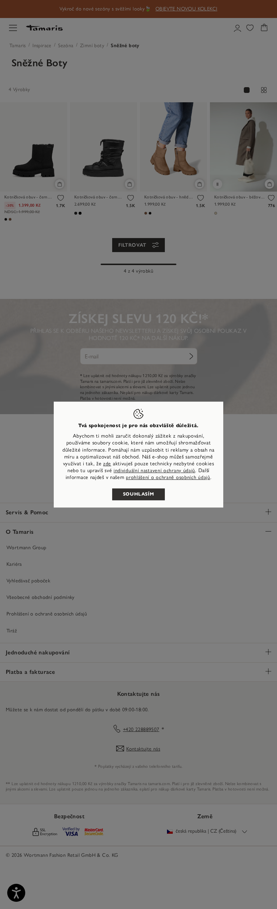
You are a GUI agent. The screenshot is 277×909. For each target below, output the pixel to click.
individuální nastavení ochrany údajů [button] (154, 470)
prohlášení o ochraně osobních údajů (168, 478)
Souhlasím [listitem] (138, 494)
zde (107, 464)
